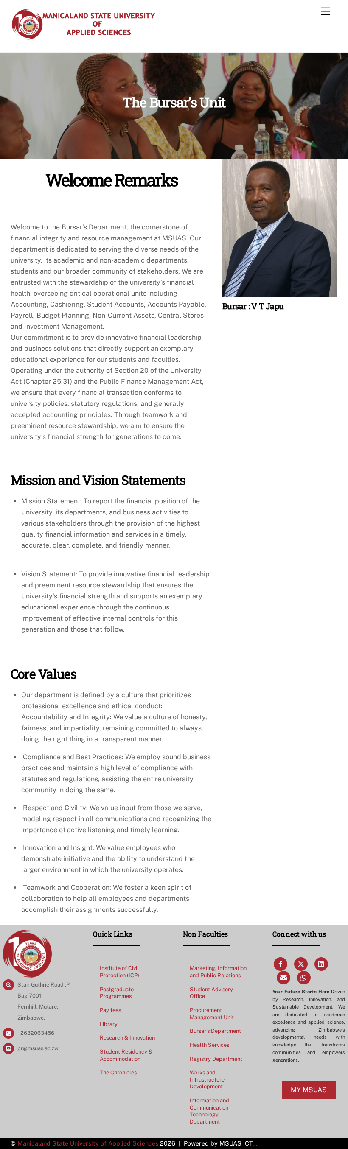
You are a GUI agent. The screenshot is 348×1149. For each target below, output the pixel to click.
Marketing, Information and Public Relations (218, 971)
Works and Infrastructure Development (207, 1079)
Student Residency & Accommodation (126, 1055)
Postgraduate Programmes (117, 993)
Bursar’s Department (215, 1031)
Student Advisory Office (211, 993)
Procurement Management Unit (212, 1013)
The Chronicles (118, 1072)
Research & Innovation (127, 1037)
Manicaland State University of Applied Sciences (87, 1143)
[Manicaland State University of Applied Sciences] (83, 37)
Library (109, 1024)
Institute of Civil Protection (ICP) (119, 971)
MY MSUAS (309, 1090)
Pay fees (110, 1010)
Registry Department (216, 1059)
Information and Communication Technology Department (209, 1111)
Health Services (209, 1045)
